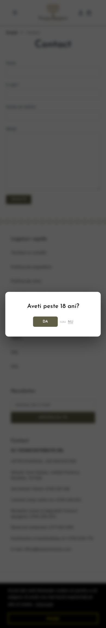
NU (70, 321)
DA (45, 321)
